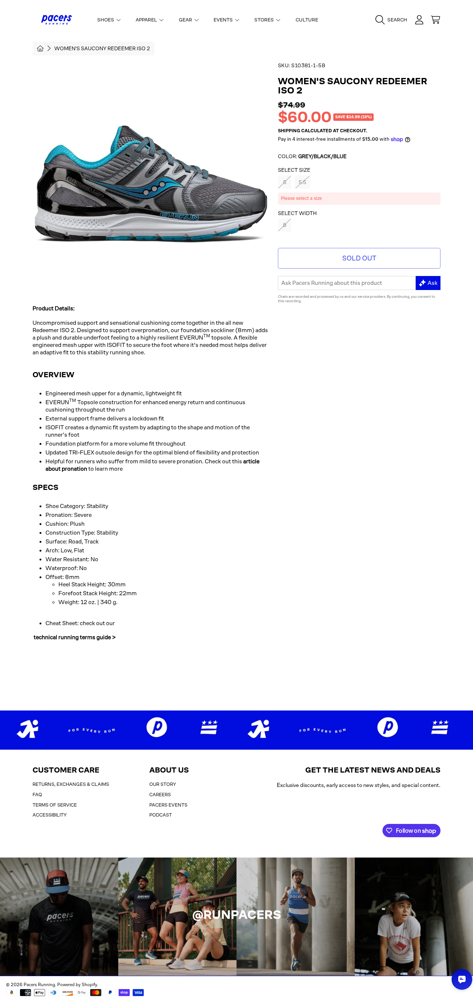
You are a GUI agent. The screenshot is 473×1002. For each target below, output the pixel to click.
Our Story (162, 784)
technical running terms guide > (75, 637)
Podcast (160, 815)
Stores (264, 20)
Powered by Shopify (77, 984)
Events (224, 20)
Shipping (289, 130)
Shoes (106, 20)
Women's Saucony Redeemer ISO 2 (102, 48)
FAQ (37, 794)
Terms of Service (55, 805)
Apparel (147, 20)
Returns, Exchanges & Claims (71, 784)
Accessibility (50, 815)
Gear (186, 20)
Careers (160, 794)
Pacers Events (168, 805)
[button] (393, 20)
